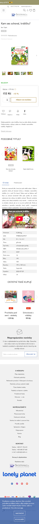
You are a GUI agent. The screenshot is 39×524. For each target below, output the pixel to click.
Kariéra (20, 433)
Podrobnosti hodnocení (6, 39)
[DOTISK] (11, 153)
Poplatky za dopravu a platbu (19, 390)
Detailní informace (6, 131)
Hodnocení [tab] (18, 182)
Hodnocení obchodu (19, 417)
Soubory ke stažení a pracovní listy (19, 420)
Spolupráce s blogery (19, 427)
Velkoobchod (19, 410)
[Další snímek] (36, 55)
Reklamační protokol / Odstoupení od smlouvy (19, 380)
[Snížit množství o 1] (10, 101)
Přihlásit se (31, 354)
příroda (18, 242)
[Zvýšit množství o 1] (10, 99)
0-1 (17, 239)
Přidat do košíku (23, 100)
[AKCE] (11, 296)
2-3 (23, 239)
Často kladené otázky (19, 387)
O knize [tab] (5, 182)
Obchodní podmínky (19, 377)
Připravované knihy (19, 414)
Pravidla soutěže (19, 423)
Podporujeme (19, 430)
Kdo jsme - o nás (19, 397)
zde (22, 508)
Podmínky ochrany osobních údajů (19, 384)
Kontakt (19, 400)
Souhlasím (19, 519)
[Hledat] (24, 11)
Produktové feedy (19, 394)
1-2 (20, 239)
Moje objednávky (19, 374)
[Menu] (4, 11)
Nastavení (20, 513)
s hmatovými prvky (22, 246)
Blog (19, 437)
